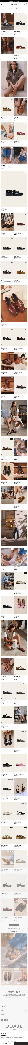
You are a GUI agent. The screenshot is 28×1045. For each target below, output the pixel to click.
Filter (17, 8)
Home (12, 1002)
